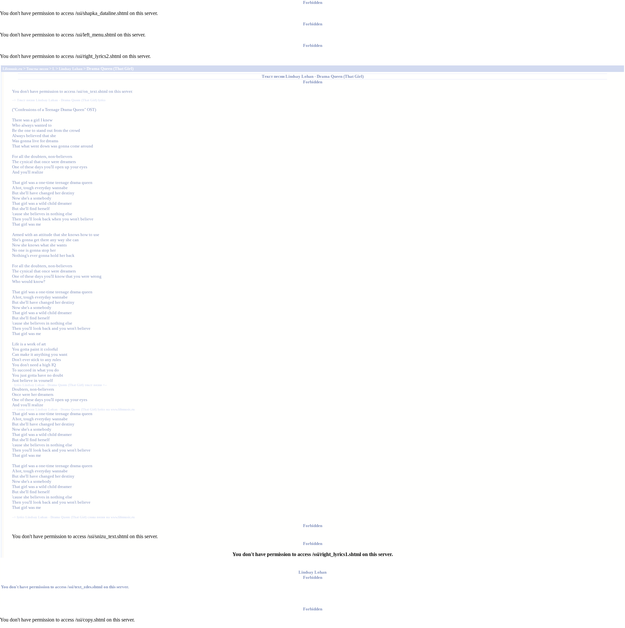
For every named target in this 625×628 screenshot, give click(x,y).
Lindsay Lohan (299, 76)
